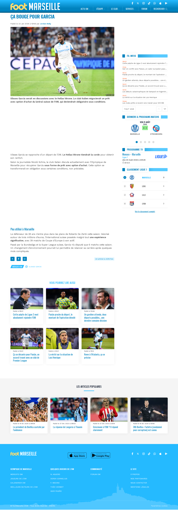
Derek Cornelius (58, 479)
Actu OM (84, 8)
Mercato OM (17, 266)
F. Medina (55, 483)
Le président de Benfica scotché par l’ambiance (29, 428)
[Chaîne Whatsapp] (155, 3)
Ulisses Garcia (35, 266)
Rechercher (159, 8)
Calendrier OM (17, 483)
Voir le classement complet (145, 211)
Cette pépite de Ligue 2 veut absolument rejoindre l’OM (25, 316)
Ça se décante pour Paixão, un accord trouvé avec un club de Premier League (26, 357)
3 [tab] (145, 142)
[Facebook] (132, 3)
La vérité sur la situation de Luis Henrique (61, 356)
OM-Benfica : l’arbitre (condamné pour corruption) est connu (147, 428)
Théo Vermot (57, 487)
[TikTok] (149, 3)
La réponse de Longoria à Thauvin (67, 427)
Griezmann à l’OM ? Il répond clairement (105, 428)
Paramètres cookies (159, 506)
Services (129, 8)
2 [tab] (141, 142)
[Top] (171, 505)
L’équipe (99, 8)
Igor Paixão (56, 491)
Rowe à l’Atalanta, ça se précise (94, 356)
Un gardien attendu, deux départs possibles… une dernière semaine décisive (95, 317)
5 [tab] (153, 142)
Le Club (114, 8)
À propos (135, 474)
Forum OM (95, 474)
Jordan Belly (45, 24)
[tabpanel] (145, 129)
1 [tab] (137, 142)
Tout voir (129, 109)
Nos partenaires (139, 479)
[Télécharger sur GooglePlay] (166, 3)
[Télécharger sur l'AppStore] (160, 3)
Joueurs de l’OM (18, 479)
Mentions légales (140, 487)
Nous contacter (139, 483)
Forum (144, 8)
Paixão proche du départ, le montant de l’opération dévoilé (62, 316)
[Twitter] (138, 3)
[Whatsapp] (25, 259)
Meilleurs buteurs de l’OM (24, 487)
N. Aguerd (55, 474)
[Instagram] (143, 3)
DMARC (52, 506)
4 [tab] (149, 142)
